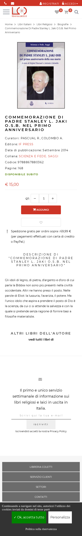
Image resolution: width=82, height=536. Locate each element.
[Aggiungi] (53, 198)
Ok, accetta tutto (30, 517)
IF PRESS (26, 144)
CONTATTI (41, 496)
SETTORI (41, 486)
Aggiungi (42, 209)
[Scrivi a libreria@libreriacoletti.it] (12, 2)
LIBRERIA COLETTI (41, 466)
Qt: (27, 198)
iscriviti (41, 424)
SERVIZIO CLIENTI (41, 476)
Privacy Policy (58, 431)
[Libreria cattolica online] (19, 12)
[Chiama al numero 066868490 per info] (5, 2)
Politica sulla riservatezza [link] (41, 529)
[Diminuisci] (35, 198)
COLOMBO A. (52, 138)
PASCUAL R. (30, 138)
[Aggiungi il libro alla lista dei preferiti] (41, 222)
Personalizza (60, 517)
